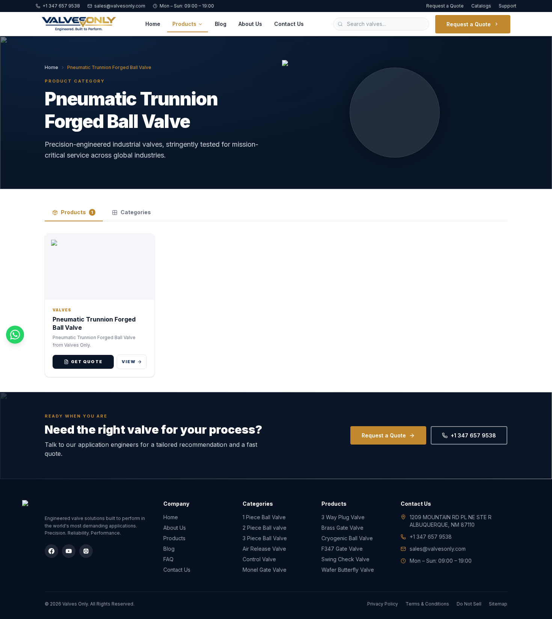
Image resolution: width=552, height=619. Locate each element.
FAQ (168, 559)
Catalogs (481, 6)
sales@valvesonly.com (119, 6)
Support (507, 6)
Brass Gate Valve (342, 527)
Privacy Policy (382, 604)
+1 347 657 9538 (61, 6)
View (129, 361)
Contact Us (289, 24)
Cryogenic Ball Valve (347, 538)
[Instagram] (86, 551)
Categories (136, 212)
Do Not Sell (469, 604)
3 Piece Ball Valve (265, 538)
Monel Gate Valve (265, 569)
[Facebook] (51, 551)
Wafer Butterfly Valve (347, 569)
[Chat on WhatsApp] (15, 335)
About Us (250, 24)
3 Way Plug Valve (343, 517)
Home (152, 24)
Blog (220, 24)
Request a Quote (445, 6)
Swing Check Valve (345, 559)
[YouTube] (68, 551)
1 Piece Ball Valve (264, 517)
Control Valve (259, 559)
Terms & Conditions (427, 604)
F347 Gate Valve (342, 548)
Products (184, 24)
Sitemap (498, 604)
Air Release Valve (264, 548)
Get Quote (87, 361)
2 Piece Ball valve (265, 527)
